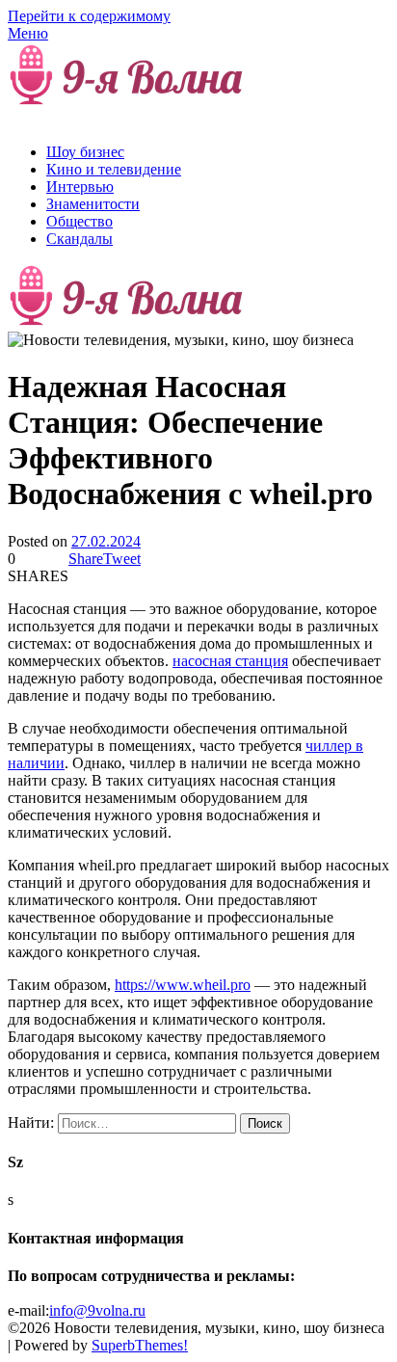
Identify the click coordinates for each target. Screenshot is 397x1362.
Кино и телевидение (113, 169)
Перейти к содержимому (89, 16)
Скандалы (79, 238)
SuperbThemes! (140, 1345)
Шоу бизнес (85, 152)
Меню (28, 33)
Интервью (80, 186)
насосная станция (230, 661)
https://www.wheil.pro (183, 984)
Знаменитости (93, 204)
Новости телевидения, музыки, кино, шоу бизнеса (159, 110)
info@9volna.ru (97, 1310)
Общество (79, 221)
